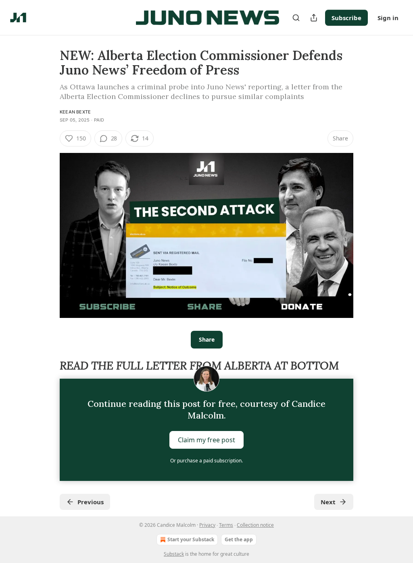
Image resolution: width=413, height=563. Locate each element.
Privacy (207, 525)
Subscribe (346, 18)
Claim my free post (206, 439)
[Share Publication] (314, 18)
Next (328, 502)
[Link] (48, 365)
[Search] (296, 18)
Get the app (239, 539)
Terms (226, 525)
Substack (174, 554)
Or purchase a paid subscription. (206, 460)
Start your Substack (190, 539)
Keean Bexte (75, 112)
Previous (90, 502)
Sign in (388, 18)
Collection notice (255, 525)
